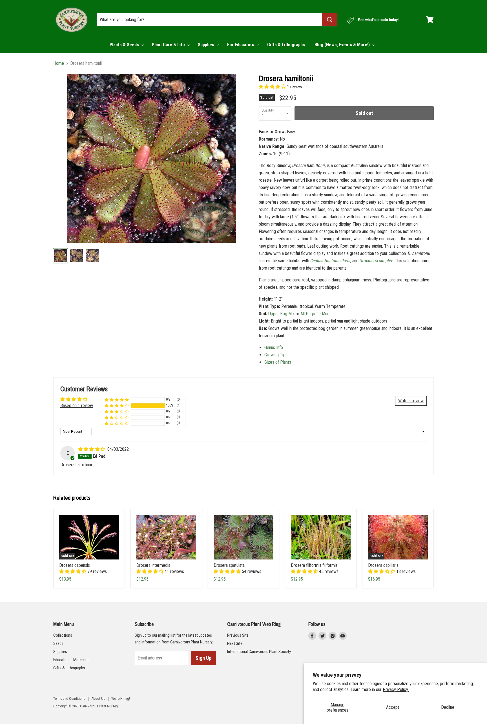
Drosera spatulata (229, 565)
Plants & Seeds (125, 44)
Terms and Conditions (69, 698)
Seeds (58, 643)
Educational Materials (70, 659)
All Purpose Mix (314, 313)
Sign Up (203, 658)
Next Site (234, 643)
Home (58, 63)
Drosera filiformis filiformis (314, 565)
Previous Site (238, 635)
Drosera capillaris (383, 565)
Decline (447, 707)
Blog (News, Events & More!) (343, 44)
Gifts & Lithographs (286, 44)
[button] (273, 86)
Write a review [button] (411, 400)
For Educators (241, 44)
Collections (62, 635)
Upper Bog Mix (281, 313)
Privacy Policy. (396, 689)
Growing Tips (275, 354)
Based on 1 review (76, 405)
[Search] (329, 19)
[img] (92, 449)
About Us (98, 698)
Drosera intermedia (153, 565)
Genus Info (273, 347)
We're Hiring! (120, 698)
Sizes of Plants (277, 362)
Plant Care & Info (169, 44)
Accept (392, 707)
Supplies (206, 44)
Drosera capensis (74, 565)
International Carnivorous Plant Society (259, 651)
